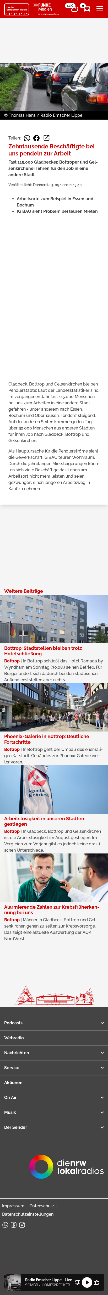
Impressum (13, 1205)
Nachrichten (16, 1052)
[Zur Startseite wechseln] (16, 9)
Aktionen (13, 1082)
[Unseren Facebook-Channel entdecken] (13, 1225)
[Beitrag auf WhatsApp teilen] (27, 138)
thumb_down (77, 1282)
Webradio (14, 1037)
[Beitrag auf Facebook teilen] (36, 138)
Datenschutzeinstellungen (27, 1214)
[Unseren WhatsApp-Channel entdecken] (5, 1225)
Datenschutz (42, 1205)
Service (11, 1067)
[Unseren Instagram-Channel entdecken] (22, 1225)
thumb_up (96, 1282)
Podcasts (13, 1022)
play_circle (87, 1282)
